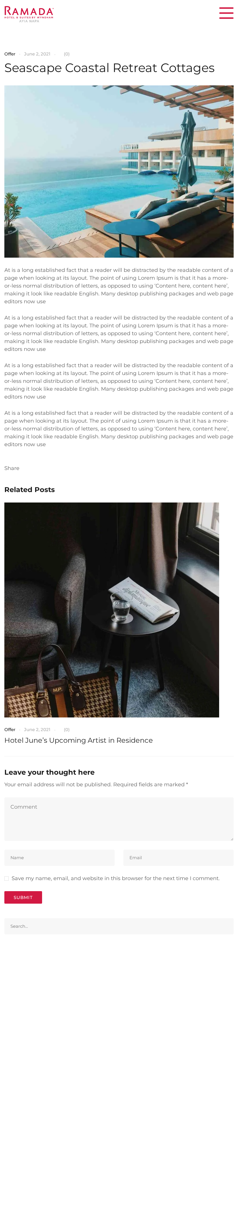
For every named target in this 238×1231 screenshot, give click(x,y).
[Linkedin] (46, 468)
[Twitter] (36, 468)
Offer (9, 54)
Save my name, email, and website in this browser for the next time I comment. (116, 878)
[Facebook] (26, 468)
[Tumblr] (55, 468)
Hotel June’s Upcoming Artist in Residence (78, 740)
